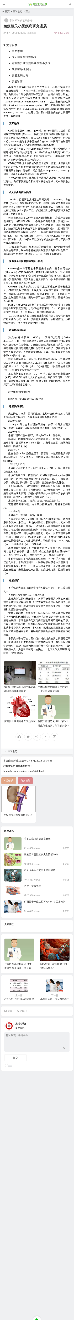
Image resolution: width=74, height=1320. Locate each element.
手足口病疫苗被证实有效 (37, 838)
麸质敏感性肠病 (21, 69)
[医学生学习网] (37, 4)
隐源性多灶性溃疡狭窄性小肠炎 (31, 63)
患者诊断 (17, 81)
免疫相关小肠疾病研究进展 (18, 814)
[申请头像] (66, 1025)
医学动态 (17, 11)
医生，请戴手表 (32, 885)
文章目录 (11, 45)
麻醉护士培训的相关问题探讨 (20, 721)
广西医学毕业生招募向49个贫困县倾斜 (44, 901)
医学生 (15, 760)
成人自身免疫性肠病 (24, 57)
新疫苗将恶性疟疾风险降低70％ (41, 854)
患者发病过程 (20, 75)
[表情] (64, 1049)
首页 (7, 11)
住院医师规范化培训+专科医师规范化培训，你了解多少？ (18, 968)
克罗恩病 (17, 51)
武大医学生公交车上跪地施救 (39, 870)
